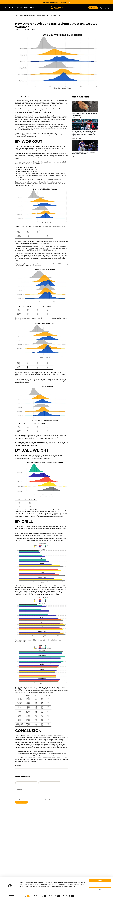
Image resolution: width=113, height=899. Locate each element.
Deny (100, 889)
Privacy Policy (38, 799)
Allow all (100, 880)
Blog (21, 15)
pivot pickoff (48, 586)
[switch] (44, 896)
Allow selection (100, 885)
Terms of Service (45, 799)
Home (16, 15)
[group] (56, 2)
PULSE (17, 109)
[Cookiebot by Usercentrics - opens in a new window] (10, 896)
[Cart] (108, 7)
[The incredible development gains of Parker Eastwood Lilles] (85, 145)
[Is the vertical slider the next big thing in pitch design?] (85, 106)
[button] (5, 7)
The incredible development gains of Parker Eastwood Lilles (83, 152)
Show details (80, 896)
